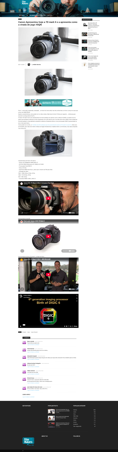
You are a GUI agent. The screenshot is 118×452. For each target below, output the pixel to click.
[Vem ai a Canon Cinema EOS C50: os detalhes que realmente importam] (84, 41)
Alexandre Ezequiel (32, 356)
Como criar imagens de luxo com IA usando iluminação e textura (93, 57)
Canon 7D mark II (34, 332)
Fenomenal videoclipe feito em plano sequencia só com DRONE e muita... (63, 411)
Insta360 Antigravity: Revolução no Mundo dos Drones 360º (93, 34)
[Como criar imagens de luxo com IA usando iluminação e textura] (84, 57)
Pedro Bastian (30, 348)
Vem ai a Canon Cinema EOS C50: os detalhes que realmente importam (93, 41)
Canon (28, 332)
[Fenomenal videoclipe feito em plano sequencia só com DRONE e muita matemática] (51, 411)
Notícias (20, 19)
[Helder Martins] (30, 64)
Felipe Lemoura (31, 370)
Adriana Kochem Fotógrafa (34, 363)
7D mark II (24, 332)
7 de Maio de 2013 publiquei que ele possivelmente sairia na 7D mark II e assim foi (52, 124)
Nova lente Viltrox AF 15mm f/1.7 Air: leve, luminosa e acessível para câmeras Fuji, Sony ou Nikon (93, 25)
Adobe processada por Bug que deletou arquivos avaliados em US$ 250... (62, 424)
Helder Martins (37, 64)
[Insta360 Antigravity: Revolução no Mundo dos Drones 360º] (84, 34)
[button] (98, 15)
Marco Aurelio (30, 341)
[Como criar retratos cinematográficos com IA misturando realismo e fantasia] (84, 49)
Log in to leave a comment (33, 344)
